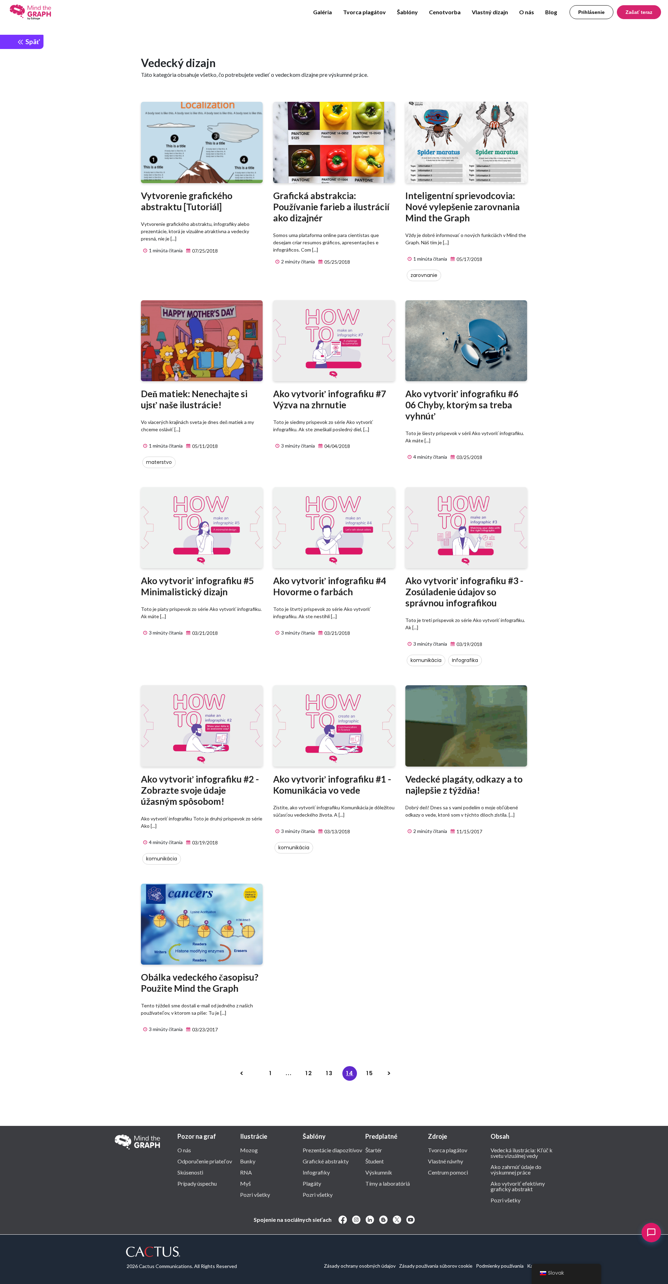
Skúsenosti (190, 1172)
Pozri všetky (255, 1194)
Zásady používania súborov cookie (435, 1266)
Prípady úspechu (197, 1183)
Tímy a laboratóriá (387, 1183)
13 (329, 1073)
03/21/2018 (204, 633)
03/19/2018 (468, 644)
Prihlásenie (591, 12)
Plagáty (312, 1183)
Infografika (465, 660)
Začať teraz (639, 12)
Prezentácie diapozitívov (332, 1150)
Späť (32, 42)
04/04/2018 (336, 446)
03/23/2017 (204, 1029)
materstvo (159, 462)
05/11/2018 (204, 446)
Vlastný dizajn (490, 12)
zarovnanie (424, 275)
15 (369, 1073)
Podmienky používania (500, 1266)
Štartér (373, 1150)
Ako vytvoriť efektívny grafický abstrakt (518, 1186)
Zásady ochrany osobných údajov (360, 1266)
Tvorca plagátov (364, 12)
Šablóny (407, 12)
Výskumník (378, 1172)
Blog (551, 12)
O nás (526, 12)
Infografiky (316, 1172)
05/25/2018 (336, 262)
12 (308, 1073)
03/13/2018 (336, 831)
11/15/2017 (468, 831)
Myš (245, 1183)
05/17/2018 (468, 259)
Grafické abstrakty (326, 1161)
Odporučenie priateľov (204, 1161)
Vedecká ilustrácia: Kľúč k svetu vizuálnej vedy (521, 1153)
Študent (374, 1161)
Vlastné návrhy (445, 1161)
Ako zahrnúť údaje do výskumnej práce (516, 1169)
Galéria (322, 12)
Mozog (249, 1150)
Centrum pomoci (448, 1172)
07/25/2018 (204, 251)
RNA (246, 1172)
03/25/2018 (468, 457)
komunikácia (426, 660)
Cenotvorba (445, 12)
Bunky (247, 1161)
